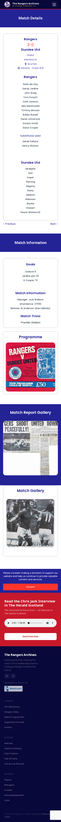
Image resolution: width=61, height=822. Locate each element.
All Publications (12, 706)
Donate (30, 586)
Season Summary (13, 748)
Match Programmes (14, 717)
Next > (54, 224)
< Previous (9, 224)
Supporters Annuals (14, 722)
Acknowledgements (14, 795)
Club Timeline (11, 753)
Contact (8, 790)
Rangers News (11, 711)
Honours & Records (14, 763)
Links (7, 800)
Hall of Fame (10, 758)
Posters (8, 727)
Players (8, 779)
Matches (8, 743)
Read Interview (30, 636)
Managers (9, 784)
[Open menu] (54, 4)
